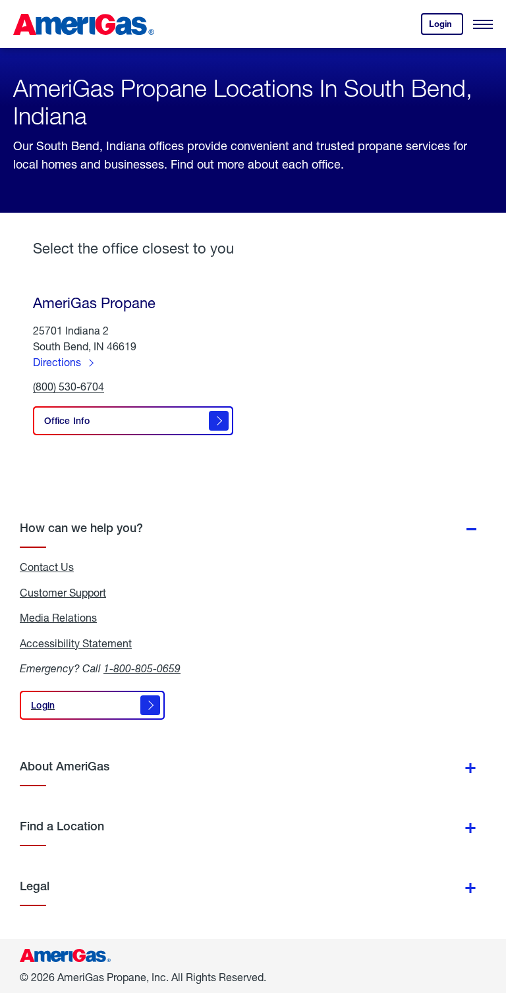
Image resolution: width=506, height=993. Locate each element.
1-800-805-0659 (142, 668)
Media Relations (58, 618)
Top (492, 917)
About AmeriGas (64, 766)
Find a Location (62, 826)
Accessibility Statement (76, 643)
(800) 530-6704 (68, 387)
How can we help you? (81, 528)
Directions (57, 362)
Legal (34, 886)
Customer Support (63, 593)
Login (446, 26)
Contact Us (47, 567)
